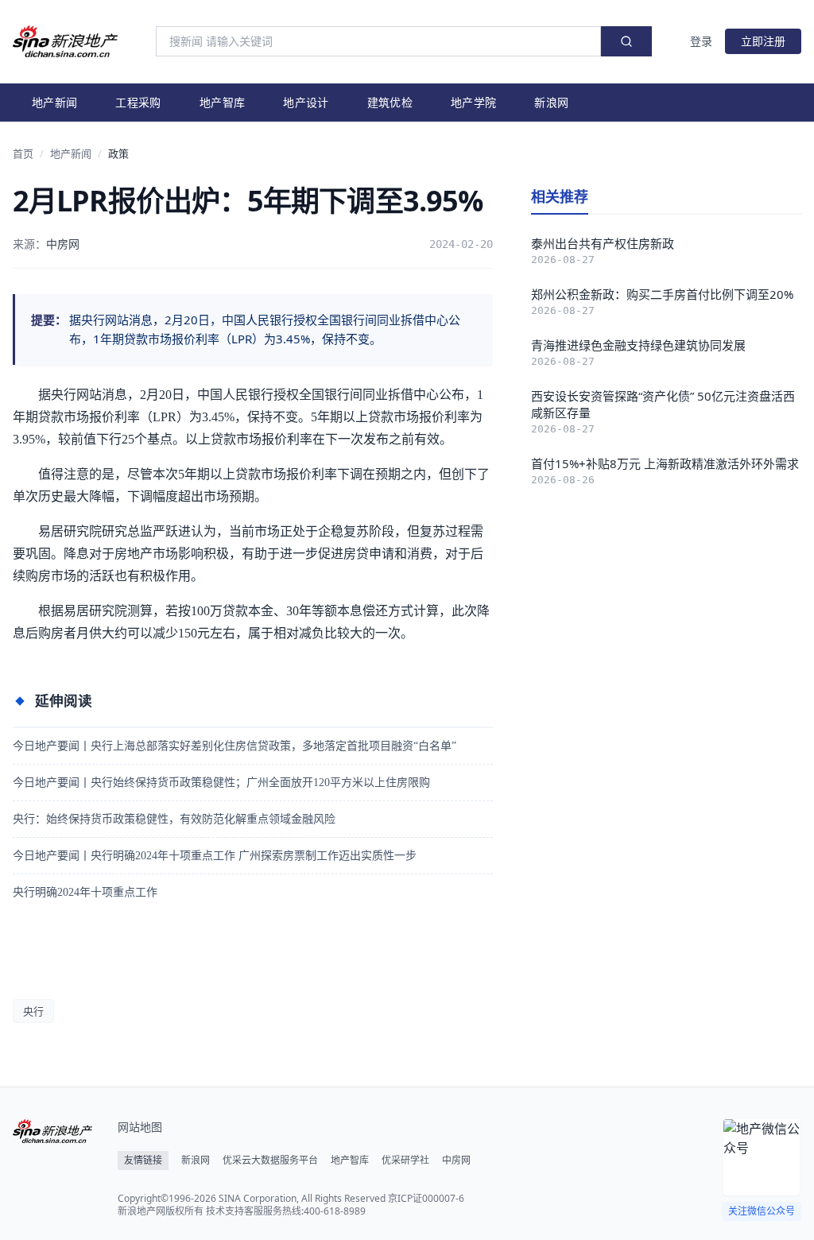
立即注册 (763, 40)
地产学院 (473, 102)
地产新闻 (54, 102)
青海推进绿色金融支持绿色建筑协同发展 (638, 345)
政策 (118, 153)
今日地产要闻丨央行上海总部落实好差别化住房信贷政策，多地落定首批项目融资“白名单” (234, 746)
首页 (23, 153)
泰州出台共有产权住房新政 (602, 243)
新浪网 (551, 102)
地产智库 (222, 102)
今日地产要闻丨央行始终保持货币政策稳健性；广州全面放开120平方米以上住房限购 (221, 783)
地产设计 (305, 102)
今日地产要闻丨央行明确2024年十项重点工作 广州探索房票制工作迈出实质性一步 (215, 856)
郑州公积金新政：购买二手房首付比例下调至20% (662, 294)
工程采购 (138, 102)
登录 (701, 40)
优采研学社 (405, 1160)
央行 (33, 1011)
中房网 (456, 1160)
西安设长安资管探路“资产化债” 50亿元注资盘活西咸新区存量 (663, 404)
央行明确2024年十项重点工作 (85, 892)
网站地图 (140, 1126)
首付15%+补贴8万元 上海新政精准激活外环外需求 (665, 463)
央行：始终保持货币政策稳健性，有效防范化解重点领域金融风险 (174, 819)
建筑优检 (390, 102)
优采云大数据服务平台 (270, 1160)
